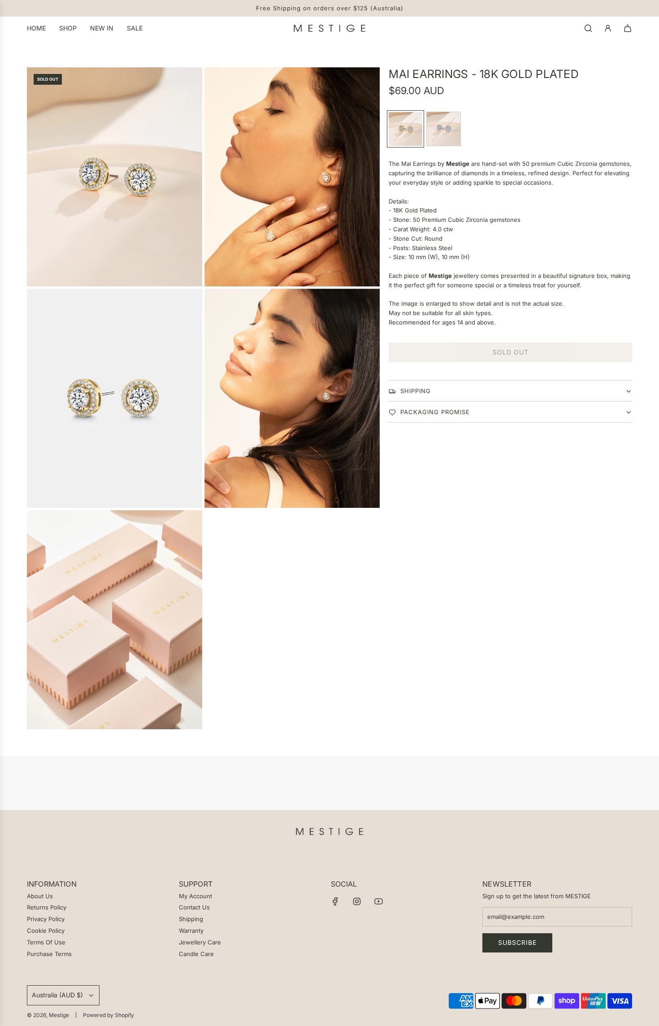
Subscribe (517, 942)
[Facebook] (335, 901)
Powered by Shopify (108, 1015)
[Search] (588, 28)
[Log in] (608, 28)
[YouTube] (378, 901)
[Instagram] (357, 901)
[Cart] (627, 28)
